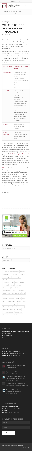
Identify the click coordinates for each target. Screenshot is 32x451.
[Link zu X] (23, 447)
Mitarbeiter (19, 301)
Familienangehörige (19, 282)
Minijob (4, 301)
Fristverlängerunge (7, 290)
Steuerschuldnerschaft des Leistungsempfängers (13, 306)
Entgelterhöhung (6, 282)
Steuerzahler (12, 309)
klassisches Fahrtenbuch (8, 295)
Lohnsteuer (18, 298)
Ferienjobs (5, 285)
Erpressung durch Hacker (13, 372)
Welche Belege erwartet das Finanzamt (13, 28)
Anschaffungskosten (14, 271)
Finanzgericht (18, 285)
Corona (13, 279)
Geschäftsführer (6, 293)
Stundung (19, 309)
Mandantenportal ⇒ (16, 1)
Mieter (23, 298)
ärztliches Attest (15, 314)
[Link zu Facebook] (21, 447)
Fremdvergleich (6, 287)
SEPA (4, 304)
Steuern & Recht (6, 34)
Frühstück (15, 290)
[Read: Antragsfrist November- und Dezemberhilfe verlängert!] (3, 390)
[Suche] (25, 6)
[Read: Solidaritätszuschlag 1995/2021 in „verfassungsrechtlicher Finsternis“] (3, 377)
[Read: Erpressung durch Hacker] (3, 372)
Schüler (24, 301)
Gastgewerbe (21, 290)
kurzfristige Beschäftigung (8, 298)
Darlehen (19, 279)
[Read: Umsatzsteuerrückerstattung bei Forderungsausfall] (3, 366)
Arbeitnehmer (6, 274)
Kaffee (23, 293)
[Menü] (29, 6)
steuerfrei (20, 304)
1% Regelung (6, 271)
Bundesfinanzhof (6, 279)
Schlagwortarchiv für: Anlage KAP (12, 11)
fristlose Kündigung (15, 287)
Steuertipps (5, 309)
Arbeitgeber (22, 271)
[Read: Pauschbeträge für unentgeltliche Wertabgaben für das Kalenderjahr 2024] (3, 383)
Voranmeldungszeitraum (8, 312)
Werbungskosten (6, 314)
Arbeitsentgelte (14, 274)
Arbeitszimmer (22, 274)
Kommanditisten (18, 295)
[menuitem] (25, 6)
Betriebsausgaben (7, 277)
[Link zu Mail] (28, 447)
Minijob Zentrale (11, 301)
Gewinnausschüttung (16, 293)
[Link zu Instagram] (26, 447)
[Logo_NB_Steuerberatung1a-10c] (13, 6)
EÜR (13, 282)
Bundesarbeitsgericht (16, 277)
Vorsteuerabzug (18, 312)
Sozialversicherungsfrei (12, 304)
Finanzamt (11, 285)
